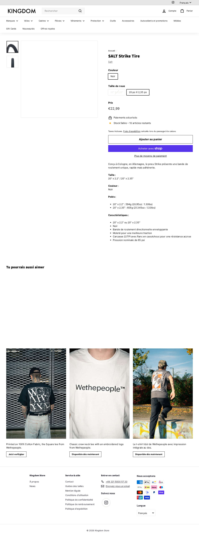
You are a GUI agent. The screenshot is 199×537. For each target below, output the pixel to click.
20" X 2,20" (117, 92)
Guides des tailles (74, 486)
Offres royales (48, 28)
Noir (113, 76)
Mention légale (72, 490)
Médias (177, 20)
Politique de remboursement (80, 504)
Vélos (27, 20)
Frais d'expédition (131, 131)
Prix (110, 102)
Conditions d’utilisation (76, 495)
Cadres (42, 20)
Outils (113, 20)
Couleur (113, 70)
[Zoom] (59, 79)
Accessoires (128, 20)
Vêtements (76, 20)
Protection (96, 20)
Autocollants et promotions (153, 20)
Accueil (111, 51)
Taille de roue (116, 86)
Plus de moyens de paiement (150, 155)
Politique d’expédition (76, 508)
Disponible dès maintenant (85, 454)
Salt (110, 61)
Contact (69, 481)
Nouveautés (29, 28)
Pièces (58, 20)
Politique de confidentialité (79, 499)
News (32, 486)
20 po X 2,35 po (138, 92)
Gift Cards (11, 28)
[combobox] (63, 11)
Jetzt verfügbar (16, 454)
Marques (11, 20)
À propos (34, 481)
